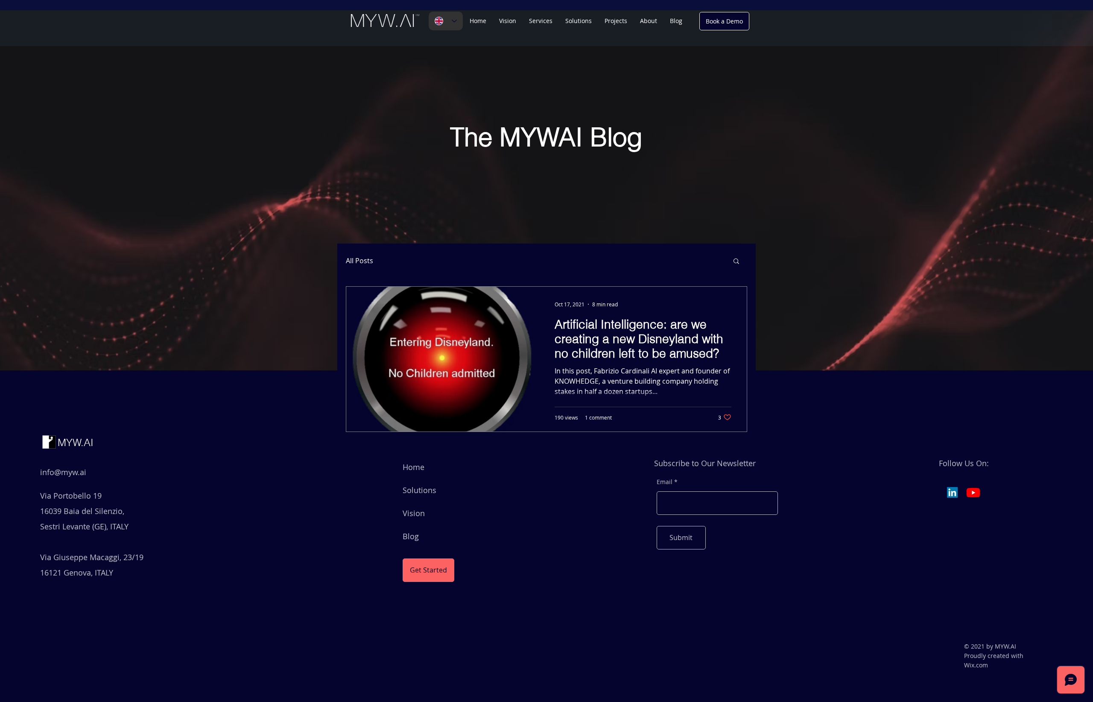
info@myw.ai (63, 472)
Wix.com (976, 665)
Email (664, 482)
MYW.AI (76, 442)
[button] (578, 21)
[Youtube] (973, 492)
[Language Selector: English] (446, 21)
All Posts (359, 260)
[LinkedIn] (952, 492)
